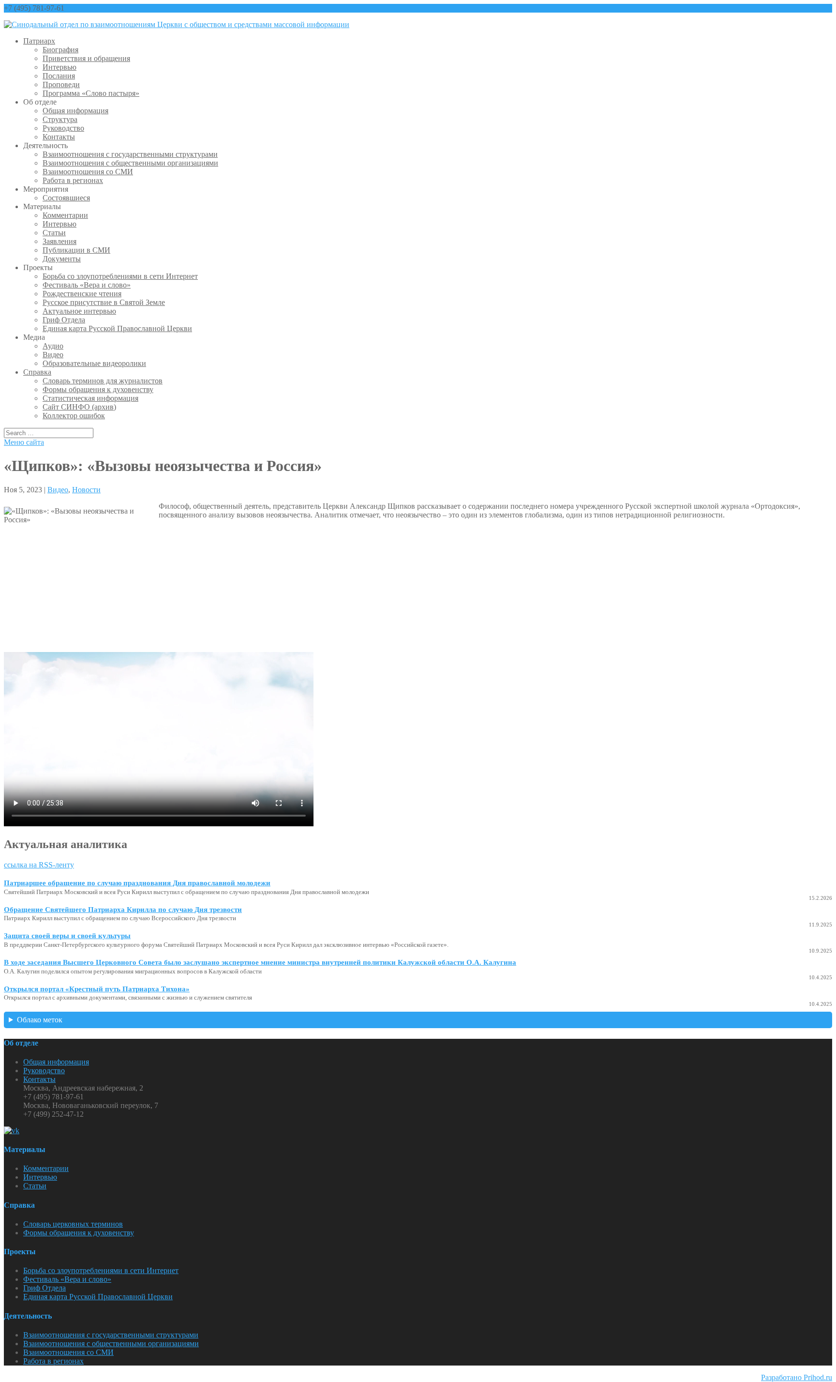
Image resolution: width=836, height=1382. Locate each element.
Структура (60, 119)
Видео (53, 354)
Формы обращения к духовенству (98, 389)
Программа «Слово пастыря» (91, 93)
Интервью (59, 67)
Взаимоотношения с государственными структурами (130, 154)
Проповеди (61, 84)
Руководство (63, 128)
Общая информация (75, 110)
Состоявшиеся (66, 198)
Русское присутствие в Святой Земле (104, 302)
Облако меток (39, 1020)
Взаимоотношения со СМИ (88, 171)
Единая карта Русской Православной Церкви (117, 328)
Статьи (54, 232)
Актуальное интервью (79, 311)
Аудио (53, 346)
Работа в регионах (73, 180)
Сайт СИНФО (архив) (79, 407)
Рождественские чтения (82, 293)
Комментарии (65, 215)
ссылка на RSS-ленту (39, 865)
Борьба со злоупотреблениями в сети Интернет (120, 276)
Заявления (59, 241)
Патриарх (39, 41)
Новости (86, 490)
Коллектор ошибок (74, 415)
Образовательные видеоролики (94, 363)
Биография (60, 50)
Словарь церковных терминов (73, 1224)
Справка (37, 372)
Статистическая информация (90, 398)
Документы (62, 259)
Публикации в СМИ (76, 250)
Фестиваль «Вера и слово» (87, 285)
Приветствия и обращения (86, 58)
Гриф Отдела (64, 320)
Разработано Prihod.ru (796, 1377)
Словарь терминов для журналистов (103, 381)
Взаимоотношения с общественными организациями (130, 163)
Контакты (59, 137)
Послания (59, 76)
